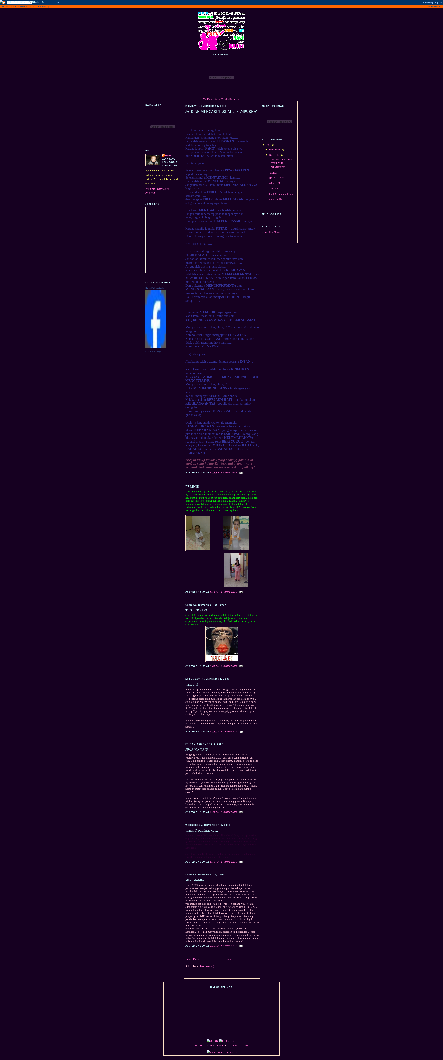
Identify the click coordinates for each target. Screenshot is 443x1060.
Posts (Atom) (207, 966)
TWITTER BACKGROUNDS (36, 7)
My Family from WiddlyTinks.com (221, 98)
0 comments (229, 666)
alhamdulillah (195, 880)
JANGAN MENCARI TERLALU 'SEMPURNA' (221, 111)
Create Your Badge (153, 352)
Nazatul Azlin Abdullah (154, 288)
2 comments (229, 472)
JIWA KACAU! (196, 750)
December (275, 149)
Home (228, 958)
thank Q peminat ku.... (201, 830)
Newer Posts (192, 958)
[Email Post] (240, 472)
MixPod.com (238, 1045)
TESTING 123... (197, 610)
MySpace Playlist (209, 1045)
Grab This (268, 232)
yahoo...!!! (193, 684)
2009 (269, 144)
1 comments (229, 862)
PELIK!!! (192, 487)
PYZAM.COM (436, 7)
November (275, 154)
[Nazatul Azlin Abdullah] (155, 347)
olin (168, 155)
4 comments (229, 731)
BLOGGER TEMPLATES (11, 7)
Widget (276, 232)
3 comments (229, 592)
